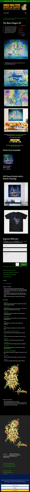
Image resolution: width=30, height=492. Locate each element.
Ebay (5, 326)
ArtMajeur (6, 312)
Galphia (6, 338)
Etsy (5, 335)
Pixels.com (6, 346)
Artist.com (6, 307)
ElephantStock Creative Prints (11, 331)
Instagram (6, 342)
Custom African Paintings (9, 274)
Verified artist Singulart (10, 350)
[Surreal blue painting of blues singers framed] (15, 132)
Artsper (5, 302)
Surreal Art (11, 266)
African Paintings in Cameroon (10, 272)
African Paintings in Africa (9, 464)
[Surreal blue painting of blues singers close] (15, 87)
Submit (24, 264)
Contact (5, 473)
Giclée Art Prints (7, 276)
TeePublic (6, 355)
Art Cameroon (8, 283)
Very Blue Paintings (18, 266)
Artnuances (6, 316)
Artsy (5, 321)
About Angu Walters (8, 472)
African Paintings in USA (9, 270)
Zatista (5, 359)
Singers (7, 266)
